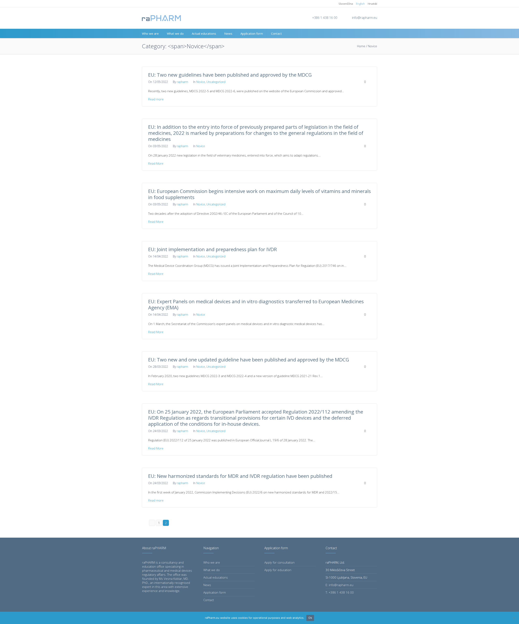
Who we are (211, 562)
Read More (155, 163)
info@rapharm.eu (364, 17)
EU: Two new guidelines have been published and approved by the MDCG (230, 74)
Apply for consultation (279, 562)
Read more (156, 99)
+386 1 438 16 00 (324, 17)
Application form (214, 592)
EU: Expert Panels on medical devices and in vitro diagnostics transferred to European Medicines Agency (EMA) (256, 304)
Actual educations (215, 577)
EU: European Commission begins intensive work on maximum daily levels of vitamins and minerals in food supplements (259, 194)
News (207, 585)
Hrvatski (372, 3)
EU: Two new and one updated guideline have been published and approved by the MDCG (248, 359)
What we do (211, 570)
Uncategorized (215, 82)
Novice (372, 46)
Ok (310, 617)
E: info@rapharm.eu (339, 585)
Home (361, 46)
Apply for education (277, 570)
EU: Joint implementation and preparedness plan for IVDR (212, 249)
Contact (208, 600)
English (360, 3)
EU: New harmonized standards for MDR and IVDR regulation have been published (240, 476)
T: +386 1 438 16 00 (340, 592)
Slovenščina (346, 3)
